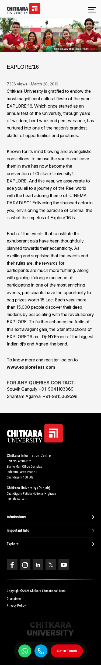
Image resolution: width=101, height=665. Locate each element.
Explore (13, 544)
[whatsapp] (25, 650)
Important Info (18, 530)
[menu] (92, 10)
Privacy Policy (16, 605)
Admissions (16, 517)
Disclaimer (14, 599)
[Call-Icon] (41, 651)
